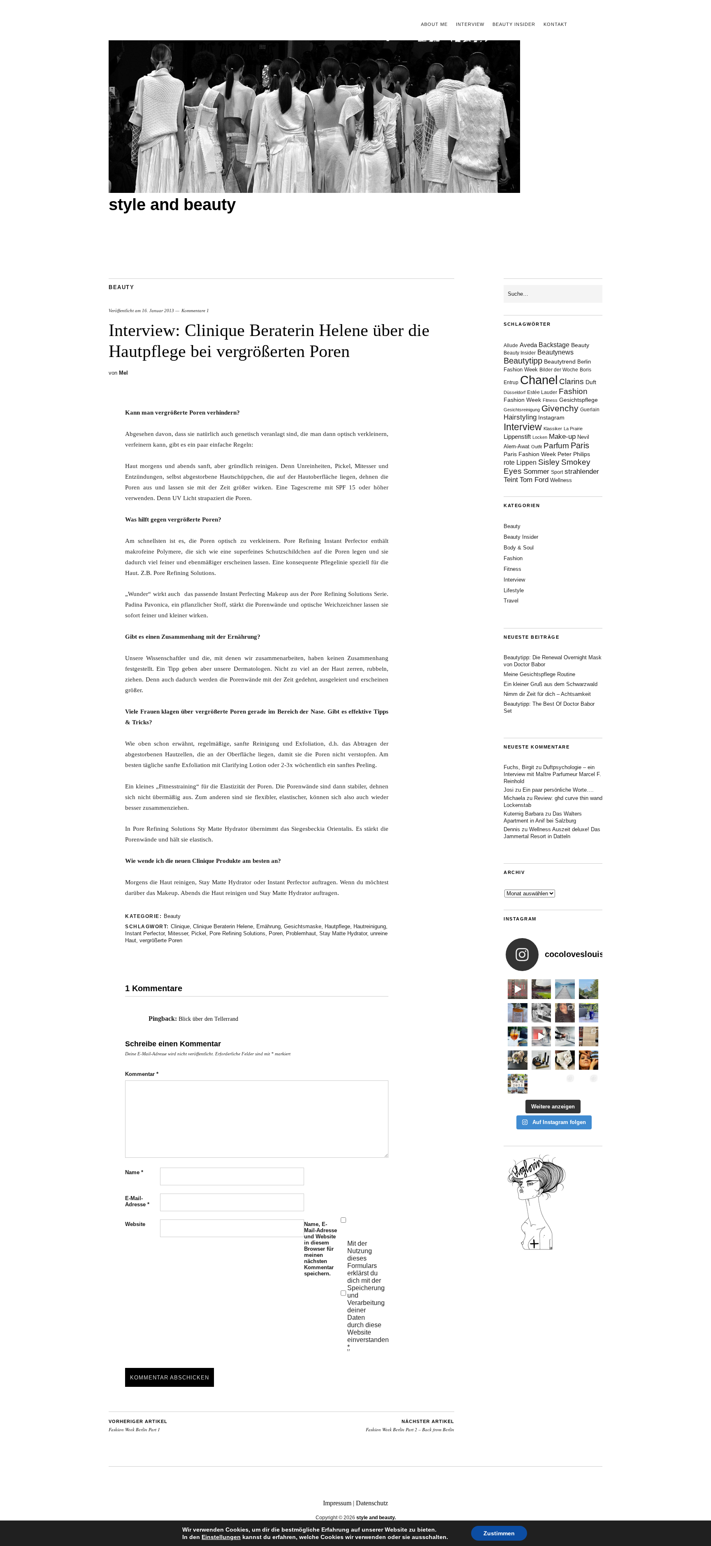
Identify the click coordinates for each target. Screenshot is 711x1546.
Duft (591, 382)
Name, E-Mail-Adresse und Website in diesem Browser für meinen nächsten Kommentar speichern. (320, 1249)
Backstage (554, 344)
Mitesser (178, 933)
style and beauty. (376, 1518)
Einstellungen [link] (221, 1537)
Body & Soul (519, 548)
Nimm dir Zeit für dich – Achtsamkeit (547, 694)
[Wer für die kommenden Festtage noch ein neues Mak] (541, 1084)
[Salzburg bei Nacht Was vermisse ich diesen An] (589, 1084)
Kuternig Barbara (524, 814)
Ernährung (268, 926)
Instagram (551, 417)
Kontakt (555, 24)
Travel (511, 601)
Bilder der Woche (558, 370)
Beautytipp (523, 360)
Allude (511, 345)
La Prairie (573, 428)
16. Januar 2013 (158, 310)
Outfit (536, 446)
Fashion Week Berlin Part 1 (138, 1426)
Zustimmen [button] (499, 1533)
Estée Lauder (542, 392)
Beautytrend (560, 362)
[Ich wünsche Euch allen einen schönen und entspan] (541, 989)
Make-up (562, 436)
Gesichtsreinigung (522, 409)
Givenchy (560, 408)
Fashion (573, 391)
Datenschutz (372, 1503)
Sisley (549, 462)
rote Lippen (520, 462)
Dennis (512, 829)
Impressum (337, 1503)
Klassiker (553, 428)
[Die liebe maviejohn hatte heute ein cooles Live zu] (541, 1060)
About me (434, 24)
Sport (557, 472)
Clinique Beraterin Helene (223, 926)
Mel (123, 373)
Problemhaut (301, 933)
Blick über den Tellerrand (208, 1019)
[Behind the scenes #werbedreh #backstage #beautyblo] (565, 1036)
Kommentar (141, 1074)
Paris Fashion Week (530, 454)
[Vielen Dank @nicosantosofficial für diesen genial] (517, 989)
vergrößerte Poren (160, 940)
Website (135, 1224)
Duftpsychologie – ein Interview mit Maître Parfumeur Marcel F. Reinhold (552, 774)
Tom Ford (534, 480)
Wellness (561, 480)
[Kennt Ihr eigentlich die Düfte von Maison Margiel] (517, 1013)
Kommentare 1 (195, 310)
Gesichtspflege (578, 399)
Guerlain (589, 410)
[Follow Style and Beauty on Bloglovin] (536, 1249)
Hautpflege (337, 926)
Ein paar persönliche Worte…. (558, 790)
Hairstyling (520, 417)
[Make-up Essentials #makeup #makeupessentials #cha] (541, 1013)
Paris (580, 445)
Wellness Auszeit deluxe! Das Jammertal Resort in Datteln (552, 832)
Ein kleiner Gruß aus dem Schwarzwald (550, 684)
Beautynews (555, 352)
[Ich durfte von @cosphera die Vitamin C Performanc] (565, 1084)
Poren (276, 933)
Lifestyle (514, 590)
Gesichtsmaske (302, 926)
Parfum (556, 445)
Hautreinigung (369, 926)
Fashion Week (522, 399)
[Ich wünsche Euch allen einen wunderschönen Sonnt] (517, 1036)
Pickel (198, 933)
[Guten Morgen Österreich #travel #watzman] (589, 989)
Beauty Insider (514, 24)
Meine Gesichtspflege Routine (539, 674)
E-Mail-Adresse (137, 1201)
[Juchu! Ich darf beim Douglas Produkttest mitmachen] (589, 1013)
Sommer (536, 471)
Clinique (180, 926)
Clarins (571, 381)
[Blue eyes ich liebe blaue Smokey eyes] (589, 1060)
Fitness (550, 400)
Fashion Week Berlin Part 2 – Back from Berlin (410, 1426)
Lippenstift (517, 436)
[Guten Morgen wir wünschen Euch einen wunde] (517, 1060)
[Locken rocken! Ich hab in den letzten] (565, 1013)
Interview (470, 24)
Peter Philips (574, 454)
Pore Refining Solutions (237, 933)
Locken (539, 437)
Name (134, 1172)
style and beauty (172, 204)
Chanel (539, 380)
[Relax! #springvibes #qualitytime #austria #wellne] (565, 989)
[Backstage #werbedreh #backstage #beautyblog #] (541, 1036)
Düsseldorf (514, 392)
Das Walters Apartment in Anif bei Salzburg (543, 817)
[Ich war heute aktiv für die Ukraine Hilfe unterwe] (589, 1036)
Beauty (121, 287)
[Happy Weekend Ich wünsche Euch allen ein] (565, 1060)
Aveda (528, 344)
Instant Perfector (145, 933)
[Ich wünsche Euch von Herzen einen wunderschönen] (517, 1084)
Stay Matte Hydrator (343, 933)
